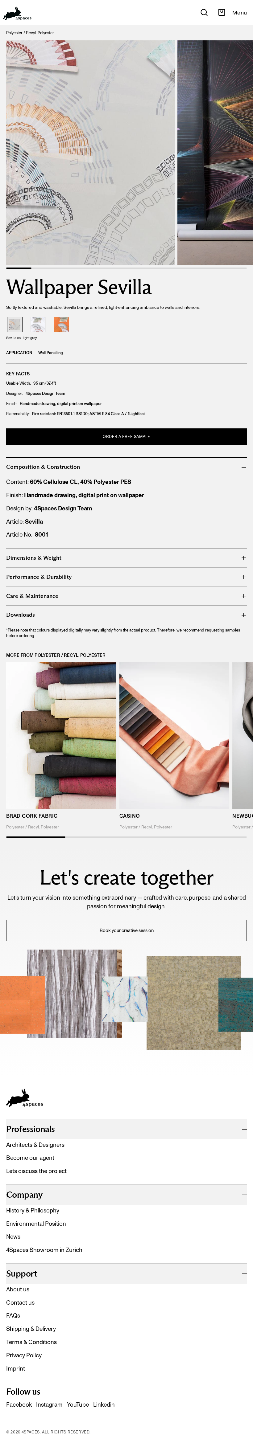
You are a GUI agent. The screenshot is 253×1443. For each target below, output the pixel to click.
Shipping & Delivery (31, 1328)
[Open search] (204, 12)
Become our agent (30, 1157)
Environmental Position (36, 1223)
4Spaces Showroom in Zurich (44, 1249)
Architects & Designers (35, 1144)
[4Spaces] (17, 12)
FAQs (13, 1315)
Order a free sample (126, 436)
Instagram (49, 1404)
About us (17, 1289)
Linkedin (104, 1404)
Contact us (20, 1302)
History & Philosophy (32, 1210)
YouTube (78, 1404)
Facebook (19, 1404)
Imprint (15, 1368)
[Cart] (222, 12)
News (13, 1236)
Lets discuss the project (36, 1171)
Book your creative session (127, 930)
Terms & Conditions (31, 1342)
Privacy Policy (24, 1355)
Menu (239, 12)
